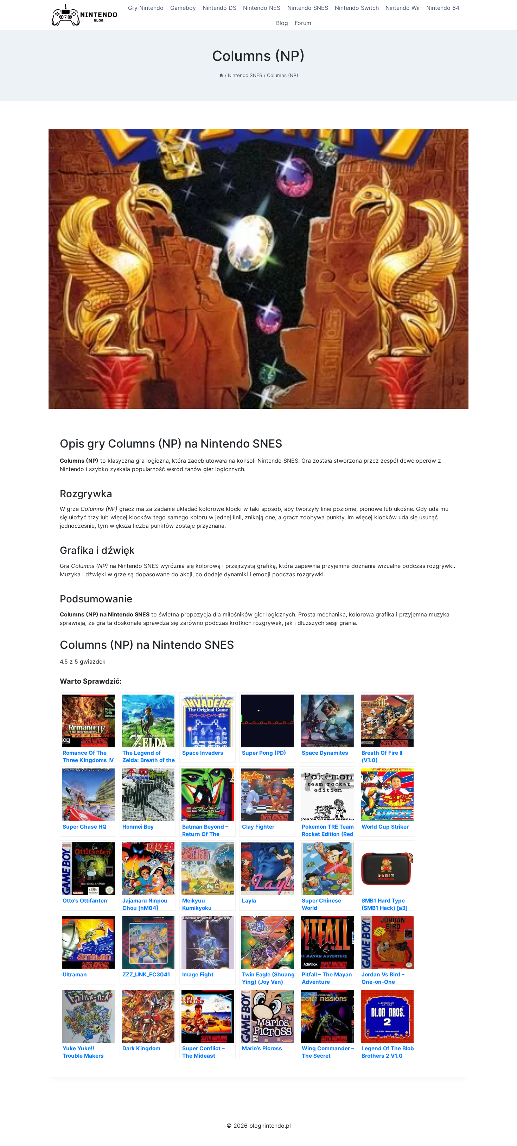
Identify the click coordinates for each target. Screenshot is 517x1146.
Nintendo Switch (357, 7)
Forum (303, 22)
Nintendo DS (219, 7)
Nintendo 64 (442, 7)
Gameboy (183, 7)
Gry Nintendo (146, 7)
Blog (282, 22)
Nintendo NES (261, 7)
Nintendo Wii (402, 7)
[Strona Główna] (221, 75)
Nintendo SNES (307, 7)
